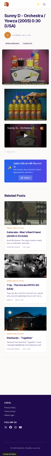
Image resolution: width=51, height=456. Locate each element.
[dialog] (9, 454)
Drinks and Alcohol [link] (15, 228)
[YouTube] (20, 427)
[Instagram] (15, 427)
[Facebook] (10, 427)
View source (11, 152)
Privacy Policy (10, 407)
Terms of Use (9, 411)
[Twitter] (5, 427)
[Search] (44, 4)
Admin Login (9, 415)
